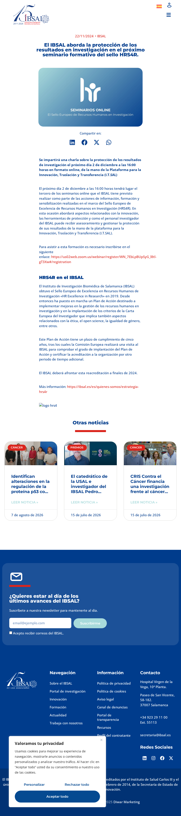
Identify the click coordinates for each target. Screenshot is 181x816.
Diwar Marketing (126, 802)
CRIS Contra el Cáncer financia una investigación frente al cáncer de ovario (149, 486)
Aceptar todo (57, 796)
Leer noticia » (24, 502)
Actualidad (58, 715)
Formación (58, 707)
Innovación (58, 699)
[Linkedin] (144, 758)
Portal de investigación (67, 691)
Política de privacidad (114, 683)
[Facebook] (162, 758)
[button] (168, 15)
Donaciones (138, 6)
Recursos (104, 727)
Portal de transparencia (108, 717)
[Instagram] (153, 758)
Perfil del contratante (114, 735)
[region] (57, 771)
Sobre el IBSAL (61, 683)
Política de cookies (111, 691)
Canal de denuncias (112, 707)
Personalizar (34, 784)
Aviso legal (105, 699)
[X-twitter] (171, 758)
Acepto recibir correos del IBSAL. (38, 633)
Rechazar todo (77, 784)
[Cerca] (101, 739)
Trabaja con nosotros (66, 723)
